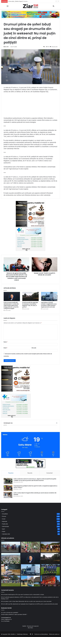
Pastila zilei (5, 524)
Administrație (5, 526)
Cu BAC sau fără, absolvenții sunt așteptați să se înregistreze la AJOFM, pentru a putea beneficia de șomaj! (31, 604)
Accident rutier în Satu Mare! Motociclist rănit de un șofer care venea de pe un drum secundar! (28, 601)
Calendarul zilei (6, 534)
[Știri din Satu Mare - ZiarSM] (30, 6)
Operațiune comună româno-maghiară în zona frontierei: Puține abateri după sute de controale (49, 305)
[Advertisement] (30, 106)
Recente (30, 473)
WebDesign (20, 634)
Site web (34, 347)
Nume (5, 342)
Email (5, 347)
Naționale (4, 521)
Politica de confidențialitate (41, 634)
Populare (10, 473)
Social (3, 519)
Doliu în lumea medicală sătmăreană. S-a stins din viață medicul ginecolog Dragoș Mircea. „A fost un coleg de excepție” (11, 305)
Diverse (4, 516)
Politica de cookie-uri (54, 634)
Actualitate (5, 513)
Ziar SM (6, 46)
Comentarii (49, 473)
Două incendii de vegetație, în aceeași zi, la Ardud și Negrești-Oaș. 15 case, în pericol (30, 305)
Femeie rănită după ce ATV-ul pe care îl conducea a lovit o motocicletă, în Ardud (24, 594)
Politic (3, 531)
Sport (3, 529)
